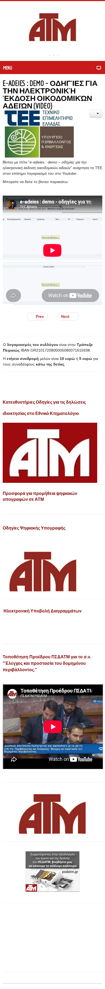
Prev (39, 316)
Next (66, 316)
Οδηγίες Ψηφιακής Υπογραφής (34, 527)
